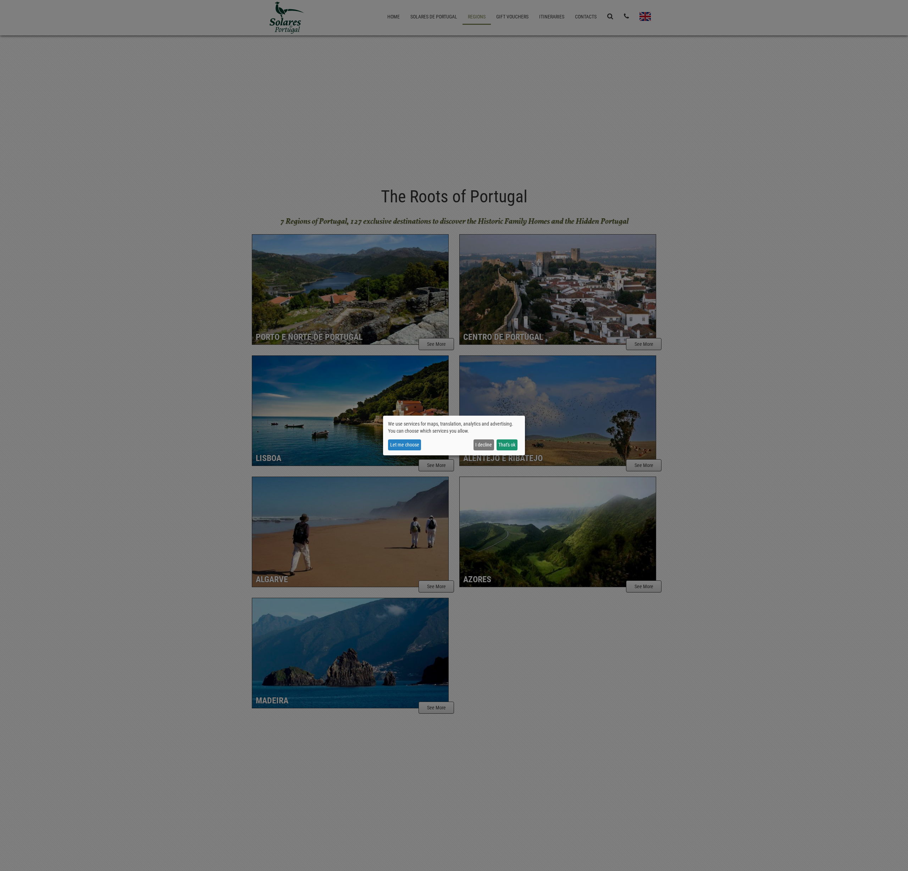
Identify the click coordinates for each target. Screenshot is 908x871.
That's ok (506, 445)
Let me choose (404, 445)
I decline (483, 445)
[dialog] (454, 435)
